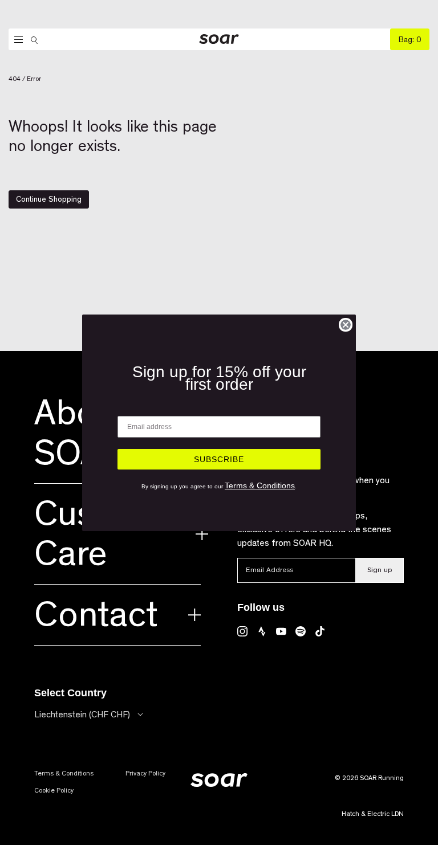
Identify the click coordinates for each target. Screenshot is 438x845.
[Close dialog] (345, 324)
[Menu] (16, 39)
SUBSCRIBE (219, 459)
